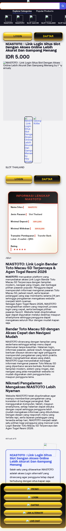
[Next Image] (60, 91)
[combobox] (30, 6)
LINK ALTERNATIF (35, 513)
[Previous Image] (5, 91)
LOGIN (18, 36)
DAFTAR (48, 36)
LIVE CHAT (35, 521)
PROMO (35, 489)
